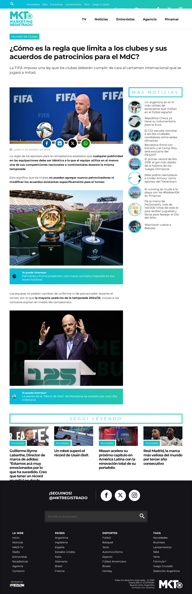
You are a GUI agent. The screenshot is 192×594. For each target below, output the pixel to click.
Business (159, 542)
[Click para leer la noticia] (135, 107)
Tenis (87, 4)
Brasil (58, 566)
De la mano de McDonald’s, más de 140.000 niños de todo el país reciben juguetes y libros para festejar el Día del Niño (162, 209)
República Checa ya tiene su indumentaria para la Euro (160, 121)
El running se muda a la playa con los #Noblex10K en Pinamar (162, 193)
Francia (59, 571)
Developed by (16, 584)
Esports (107, 556)
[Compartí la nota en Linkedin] (60, 143)
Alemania (61, 561)
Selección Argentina (166, 571)
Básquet (107, 542)
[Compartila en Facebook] (47, 143)
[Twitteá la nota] (73, 143)
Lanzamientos (73, 4)
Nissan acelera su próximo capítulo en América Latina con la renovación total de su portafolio (117, 459)
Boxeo (106, 566)
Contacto (18, 571)
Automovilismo (112, 552)
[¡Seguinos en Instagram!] (134, 495)
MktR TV (17, 547)
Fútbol (106, 537)
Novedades (33, 4)
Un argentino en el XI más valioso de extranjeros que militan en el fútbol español (161, 107)
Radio (16, 552)
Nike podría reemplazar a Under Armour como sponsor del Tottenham (161, 178)
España (59, 547)
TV (84, 19)
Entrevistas (56, 4)
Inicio (16, 537)
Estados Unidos (65, 552)
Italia (58, 556)
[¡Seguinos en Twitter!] (120, 495)
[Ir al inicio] (21, 18)
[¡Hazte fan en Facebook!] (106, 495)
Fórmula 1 (159, 561)
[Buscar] (12, 4)
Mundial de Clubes (24, 36)
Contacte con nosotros (143, 587)
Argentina (61, 537)
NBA (45, 4)
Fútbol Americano (114, 561)
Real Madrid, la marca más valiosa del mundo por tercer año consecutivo (162, 457)
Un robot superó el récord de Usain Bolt (71, 452)
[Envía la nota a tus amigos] (85, 143)
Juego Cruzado (100, 4)
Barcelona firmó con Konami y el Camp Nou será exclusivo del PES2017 (161, 150)
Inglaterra (61, 542)
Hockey (107, 571)
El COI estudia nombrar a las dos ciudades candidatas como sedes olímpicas (161, 135)
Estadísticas (20, 561)
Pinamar (172, 19)
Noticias (101, 19)
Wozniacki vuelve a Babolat (158, 226)
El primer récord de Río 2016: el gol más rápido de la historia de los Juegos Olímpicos (161, 164)
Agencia (150, 19)
